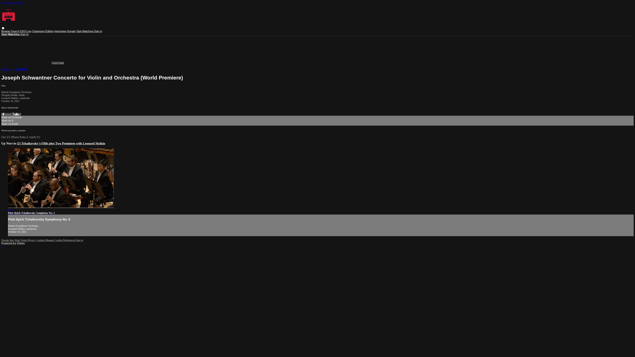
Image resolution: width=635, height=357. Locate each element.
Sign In (24, 34)
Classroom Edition (43, 31)
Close (55, 62)
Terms (24, 240)
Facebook (6, 114)
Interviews (60, 31)
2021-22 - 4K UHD (14, 69)
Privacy (32, 240)
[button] (3, 28)
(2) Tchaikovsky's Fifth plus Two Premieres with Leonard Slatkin (61, 143)
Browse (6, 31)
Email (18, 114)
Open (61, 62)
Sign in (98, 31)
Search (15, 31)
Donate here (7, 240)
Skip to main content (12, 2)
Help (18, 240)
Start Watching (85, 31)
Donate (71, 31)
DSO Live (25, 31)
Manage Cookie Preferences (60, 240)
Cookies (40, 240)
